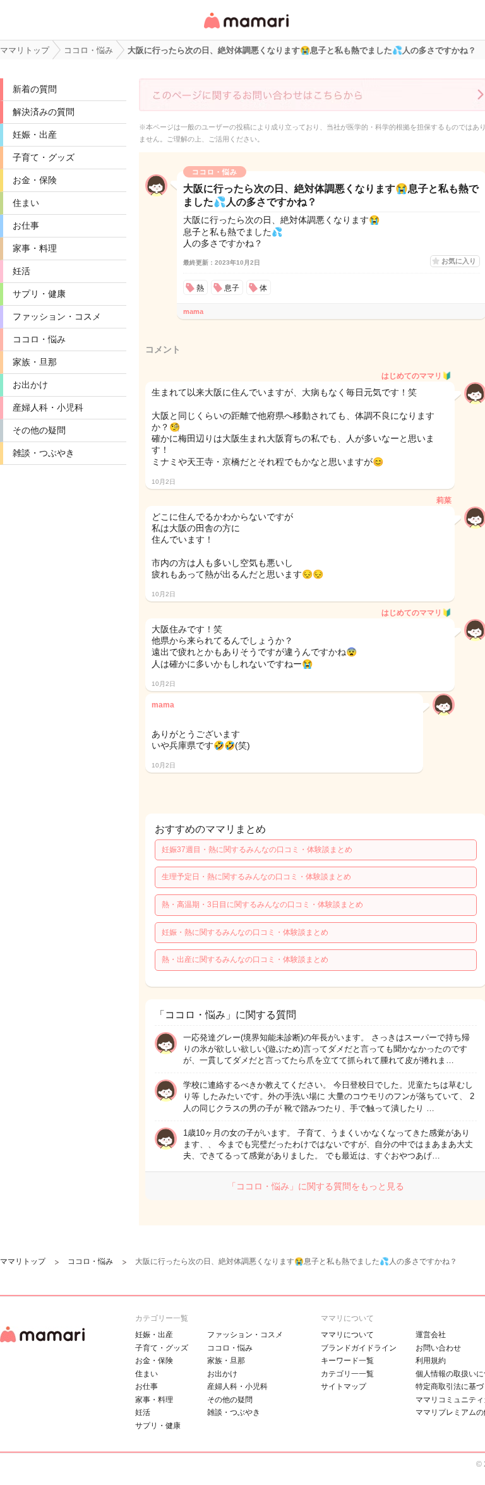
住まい (26, 203)
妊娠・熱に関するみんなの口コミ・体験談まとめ (245, 932)
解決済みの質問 (44, 112)
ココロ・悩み (39, 339)
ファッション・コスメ (57, 316)
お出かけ (30, 385)
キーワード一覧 (347, 1360)
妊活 (21, 271)
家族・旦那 (35, 362)
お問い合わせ (438, 1348)
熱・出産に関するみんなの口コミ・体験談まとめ (245, 959)
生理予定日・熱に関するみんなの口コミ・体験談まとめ (256, 876)
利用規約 (431, 1360)
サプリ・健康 (39, 294)
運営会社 (431, 1334)
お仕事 (26, 225)
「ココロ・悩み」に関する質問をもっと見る (315, 1186)
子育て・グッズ (44, 157)
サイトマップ (343, 1386)
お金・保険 (35, 180)
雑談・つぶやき (44, 453)
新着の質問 (35, 89)
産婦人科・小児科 (48, 407)
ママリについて (347, 1334)
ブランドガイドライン (359, 1348)
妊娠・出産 (35, 134)
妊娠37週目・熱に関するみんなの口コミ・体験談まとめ (257, 849)
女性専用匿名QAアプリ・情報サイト (245, 29)
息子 (231, 288)
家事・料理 (35, 248)
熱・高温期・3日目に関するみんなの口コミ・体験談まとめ (262, 904)
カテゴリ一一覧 (347, 1373)
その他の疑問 (39, 430)
